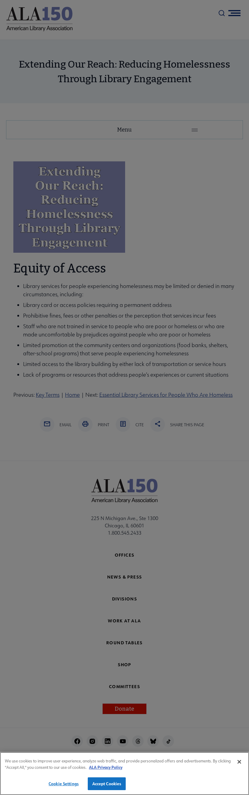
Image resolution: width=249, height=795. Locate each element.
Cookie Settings (64, 783)
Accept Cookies (106, 783)
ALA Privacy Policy (105, 767)
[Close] (239, 762)
